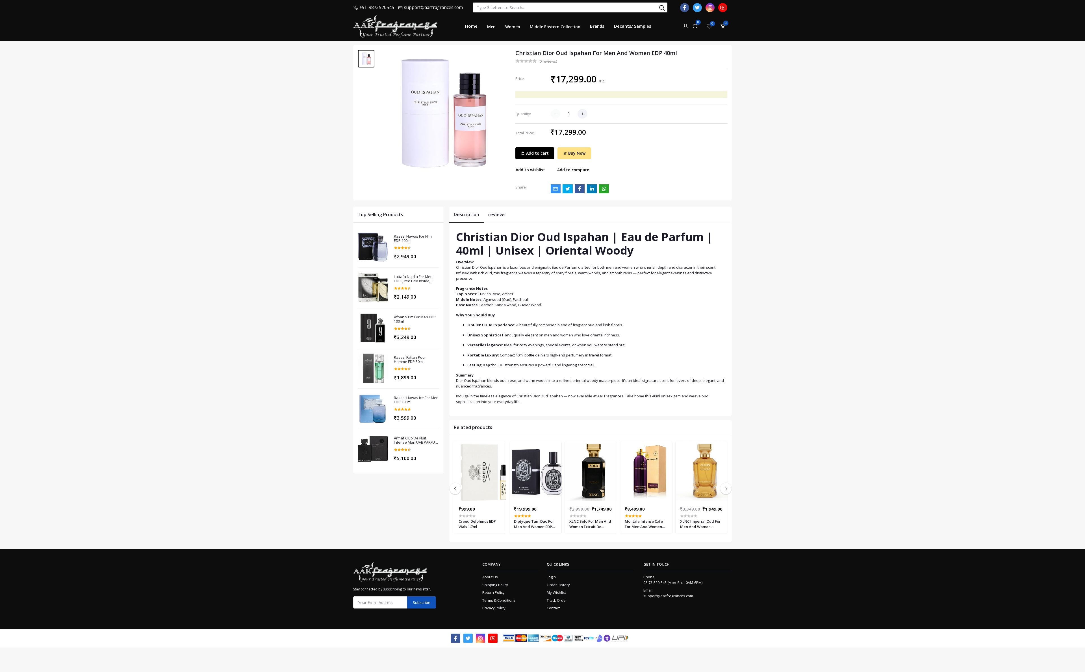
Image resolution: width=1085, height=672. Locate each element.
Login (551, 576)
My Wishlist (556, 592)
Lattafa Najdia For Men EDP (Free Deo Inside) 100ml (413, 279)
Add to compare (573, 169)
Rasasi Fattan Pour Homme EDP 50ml (410, 359)
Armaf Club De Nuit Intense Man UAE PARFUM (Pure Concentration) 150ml (416, 440)
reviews (496, 214)
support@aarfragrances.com (668, 595)
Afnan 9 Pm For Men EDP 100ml (415, 319)
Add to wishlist (530, 169)
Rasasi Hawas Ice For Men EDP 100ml (416, 400)
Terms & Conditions (499, 600)
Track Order (557, 600)
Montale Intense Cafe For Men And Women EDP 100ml (644, 524)
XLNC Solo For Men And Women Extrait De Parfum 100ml (590, 524)
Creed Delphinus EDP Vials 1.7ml (477, 524)
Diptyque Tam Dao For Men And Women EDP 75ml (534, 524)
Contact (553, 607)
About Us (490, 576)
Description (466, 214)
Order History (558, 584)
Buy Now (576, 153)
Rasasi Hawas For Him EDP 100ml (413, 238)
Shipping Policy (495, 584)
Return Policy (493, 592)
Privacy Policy (493, 607)
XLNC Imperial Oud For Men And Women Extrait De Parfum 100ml (701, 524)
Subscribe (421, 602)
